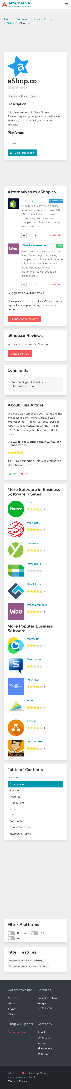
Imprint (42, 1043)
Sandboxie (34, 659)
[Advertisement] (35, 38)
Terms (12, 1081)
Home (8, 19)
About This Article (20, 827)
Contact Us (44, 1038)
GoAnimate (34, 741)
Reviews (15, 790)
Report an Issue (17, 1032)
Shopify (27, 200)
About (41, 1032)
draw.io (32, 721)
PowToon (33, 680)
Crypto (12, 1009)
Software (22, 19)
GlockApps (34, 584)
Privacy (23, 1081)
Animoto (32, 700)
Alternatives (17, 784)
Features (15, 797)
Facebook (46, 1048)
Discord (12, 1014)
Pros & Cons (17, 803)
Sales (10, 23)
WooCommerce (33, 245)
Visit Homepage (24, 153)
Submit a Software (49, 998)
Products (13, 1003)
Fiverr (30, 502)
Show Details (54, 235)
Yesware (32, 543)
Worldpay (33, 523)
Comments (16, 821)
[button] (66, 4)
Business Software (44, 19)
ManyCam (33, 639)
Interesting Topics (20, 834)
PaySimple (34, 564)
